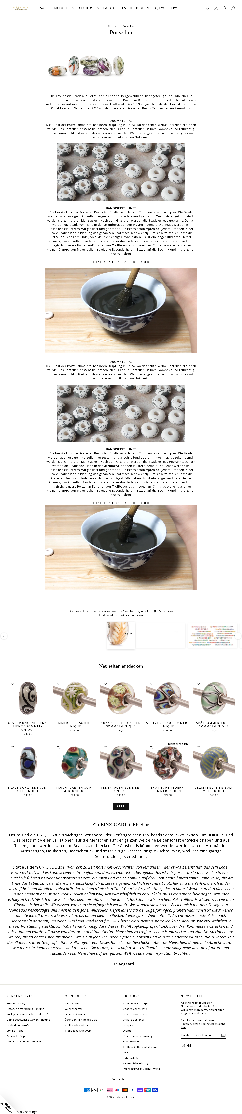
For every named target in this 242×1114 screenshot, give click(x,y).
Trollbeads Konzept (135, 1003)
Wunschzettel (73, 1008)
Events (127, 1030)
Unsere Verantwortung (137, 1036)
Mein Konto (72, 1003)
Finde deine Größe (18, 1025)
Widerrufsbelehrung (136, 1063)
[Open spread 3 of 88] (212, 635)
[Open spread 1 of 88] (121, 635)
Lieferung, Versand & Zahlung (25, 1008)
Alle (121, 806)
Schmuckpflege (16, 1036)
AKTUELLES (64, 8)
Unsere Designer (134, 1019)
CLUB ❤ (85, 8)
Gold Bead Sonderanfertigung (25, 1041)
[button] (10, 1104)
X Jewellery (165, 8)
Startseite (114, 26)
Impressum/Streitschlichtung (141, 1068)
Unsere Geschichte (135, 1008)
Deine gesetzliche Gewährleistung (28, 1019)
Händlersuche (131, 1041)
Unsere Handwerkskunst (139, 1014)
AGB (125, 1052)
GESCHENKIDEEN (134, 8)
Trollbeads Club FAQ (78, 1025)
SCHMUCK (106, 8)
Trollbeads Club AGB (78, 1030)
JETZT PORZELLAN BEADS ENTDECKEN (121, 262)
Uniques (128, 1025)
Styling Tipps (15, 1030)
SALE (44, 8)
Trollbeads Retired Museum (140, 1046)
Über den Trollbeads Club (81, 1019)
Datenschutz (131, 1057)
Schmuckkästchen (76, 1014)
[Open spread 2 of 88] (160, 635)
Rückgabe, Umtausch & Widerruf (27, 1014)
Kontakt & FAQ (16, 1003)
